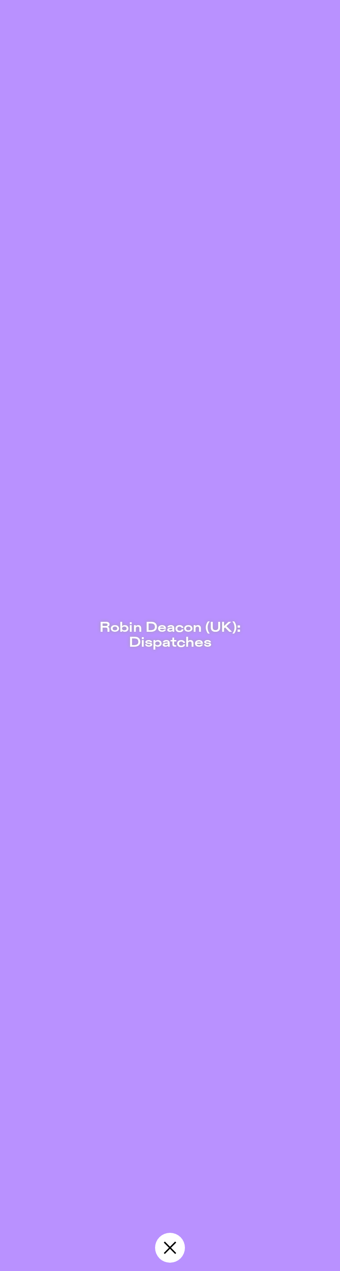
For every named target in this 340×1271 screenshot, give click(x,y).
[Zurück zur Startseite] (170, 1248)
